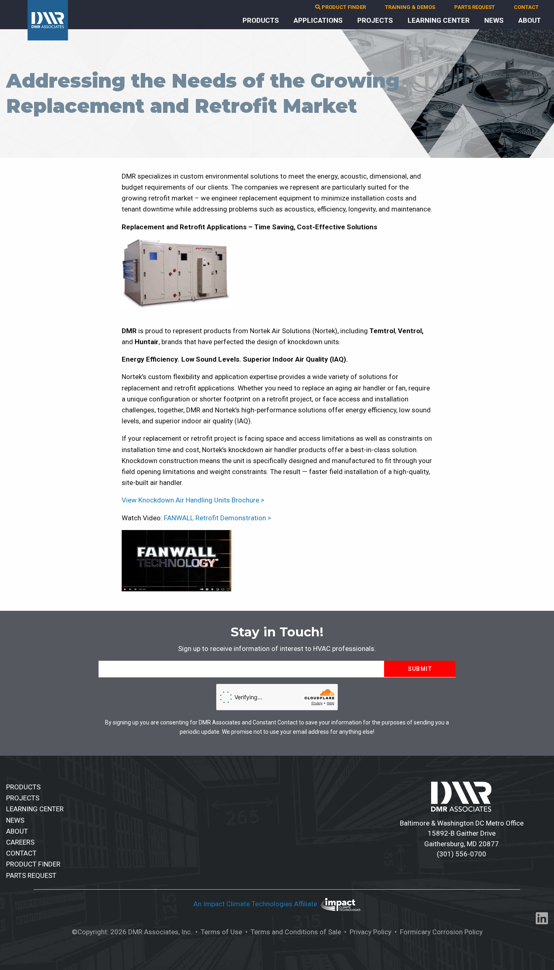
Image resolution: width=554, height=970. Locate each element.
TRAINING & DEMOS (410, 7)
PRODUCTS (261, 20)
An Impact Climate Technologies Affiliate (256, 904)
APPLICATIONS (318, 20)
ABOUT (529, 20)
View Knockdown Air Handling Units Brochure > (193, 500)
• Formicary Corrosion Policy (438, 932)
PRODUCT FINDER (343, 7)
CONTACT (526, 7)
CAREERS (20, 842)
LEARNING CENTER (439, 20)
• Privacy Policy (367, 932)
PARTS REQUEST (474, 7)
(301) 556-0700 (461, 854)
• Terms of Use (218, 932)
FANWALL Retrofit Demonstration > (217, 518)
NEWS (494, 20)
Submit (420, 669)
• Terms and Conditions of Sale (292, 932)
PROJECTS (375, 20)
